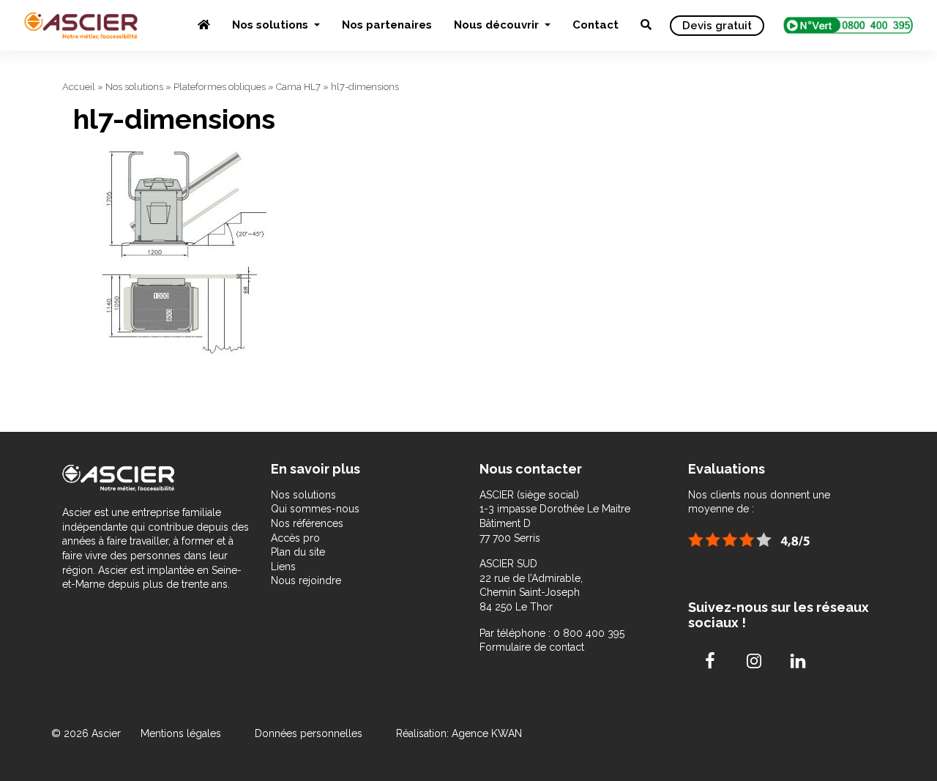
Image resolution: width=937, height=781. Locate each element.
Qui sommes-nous (315, 509)
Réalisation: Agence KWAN (459, 733)
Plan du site (298, 552)
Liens (283, 566)
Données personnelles (308, 733)
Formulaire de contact (531, 647)
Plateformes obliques (219, 86)
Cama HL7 (298, 86)
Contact (595, 24)
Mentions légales (182, 733)
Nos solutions (271, 24)
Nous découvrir (498, 24)
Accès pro (295, 538)
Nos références (307, 523)
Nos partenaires (387, 24)
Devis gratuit (717, 25)
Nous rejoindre (306, 580)
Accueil (78, 86)
